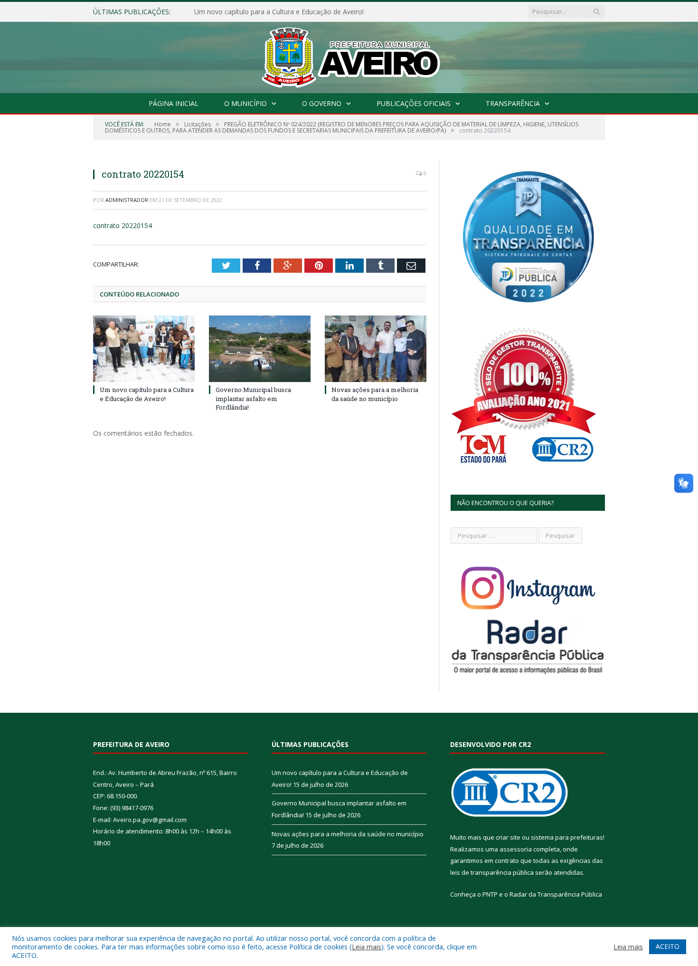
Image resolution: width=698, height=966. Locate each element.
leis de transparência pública (492, 872)
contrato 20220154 (122, 225)
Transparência (513, 103)
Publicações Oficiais (414, 103)
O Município (245, 103)
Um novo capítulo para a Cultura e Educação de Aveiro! (147, 393)
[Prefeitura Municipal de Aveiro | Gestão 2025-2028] (349, 55)
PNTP (490, 894)
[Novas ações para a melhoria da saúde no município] (375, 349)
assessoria (516, 849)
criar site (508, 837)
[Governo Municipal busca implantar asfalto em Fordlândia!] (260, 349)
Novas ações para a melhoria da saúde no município (374, 393)
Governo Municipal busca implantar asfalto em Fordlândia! (283, 12)
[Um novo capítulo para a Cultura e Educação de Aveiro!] (144, 349)
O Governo (321, 103)
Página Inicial (173, 103)
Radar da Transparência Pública (555, 894)
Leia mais (366, 946)
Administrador (126, 199)
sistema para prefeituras (567, 837)
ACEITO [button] (667, 946)
